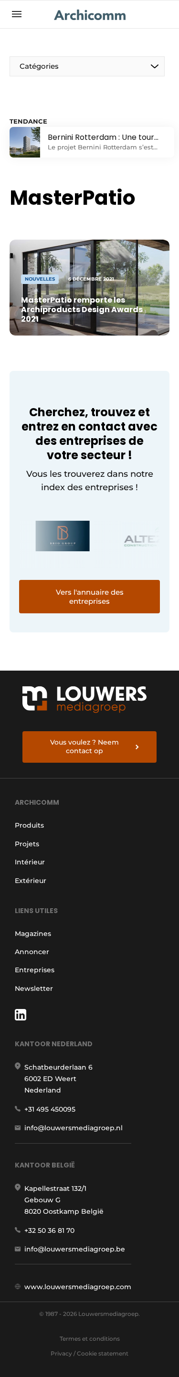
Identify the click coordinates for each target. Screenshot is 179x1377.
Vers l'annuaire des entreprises (90, 597)
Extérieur (30, 880)
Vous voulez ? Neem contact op (84, 746)
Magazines (33, 933)
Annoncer (32, 951)
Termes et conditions (90, 1338)
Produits (29, 825)
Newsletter (34, 988)
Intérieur (30, 862)
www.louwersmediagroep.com (77, 1286)
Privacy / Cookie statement (89, 1353)
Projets (27, 844)
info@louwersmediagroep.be (74, 1249)
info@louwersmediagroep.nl (73, 1128)
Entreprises (34, 970)
